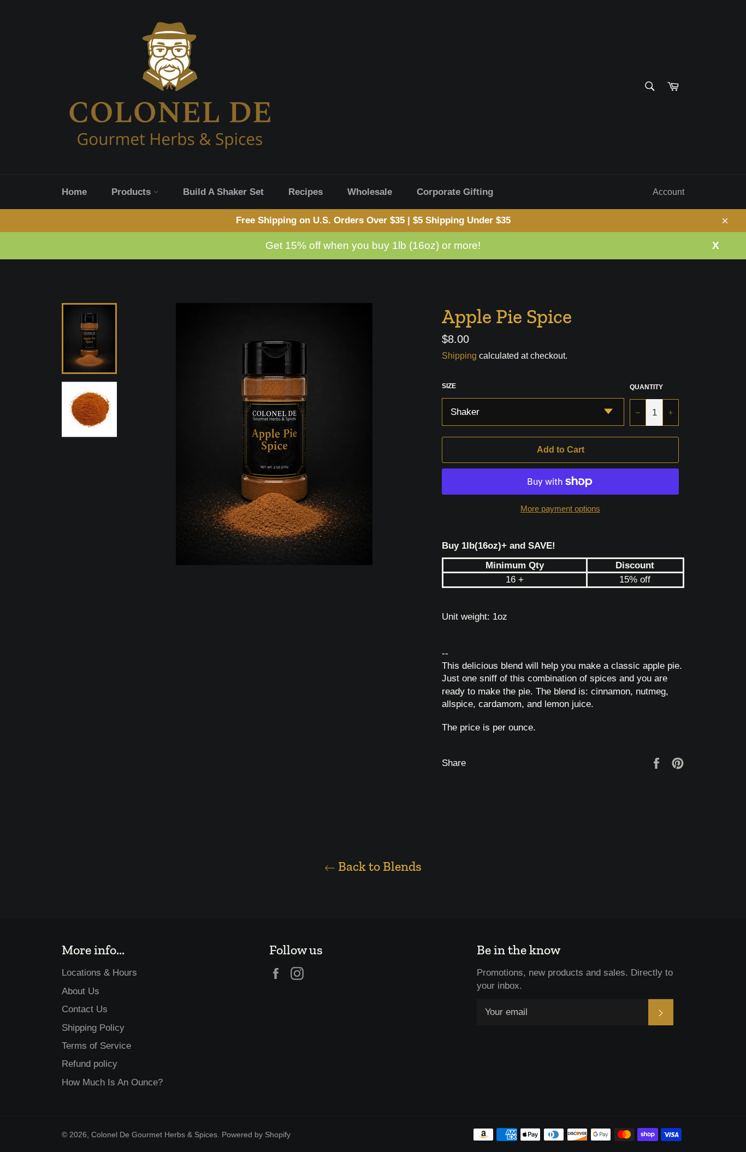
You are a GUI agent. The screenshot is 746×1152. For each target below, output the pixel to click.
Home (74, 192)
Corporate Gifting (455, 192)
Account (668, 192)
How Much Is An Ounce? (112, 1082)
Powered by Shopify (256, 1135)
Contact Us (85, 1009)
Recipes (305, 192)
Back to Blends (378, 866)
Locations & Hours (99, 972)
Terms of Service (96, 1046)
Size (449, 386)
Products (132, 192)
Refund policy (89, 1064)
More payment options (560, 508)
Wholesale (369, 192)
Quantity (646, 387)
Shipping (459, 355)
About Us (80, 991)
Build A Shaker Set (223, 192)
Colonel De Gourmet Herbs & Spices (154, 1135)
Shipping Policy (93, 1028)
